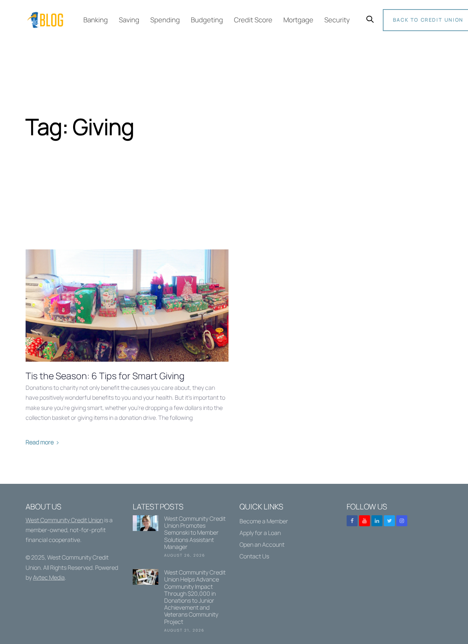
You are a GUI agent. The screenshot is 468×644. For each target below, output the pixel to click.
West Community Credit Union (64, 520)
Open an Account (261, 545)
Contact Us (254, 556)
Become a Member (263, 521)
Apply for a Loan (260, 533)
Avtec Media (49, 577)
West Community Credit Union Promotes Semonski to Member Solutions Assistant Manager (181, 537)
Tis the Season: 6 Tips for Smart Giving (105, 375)
